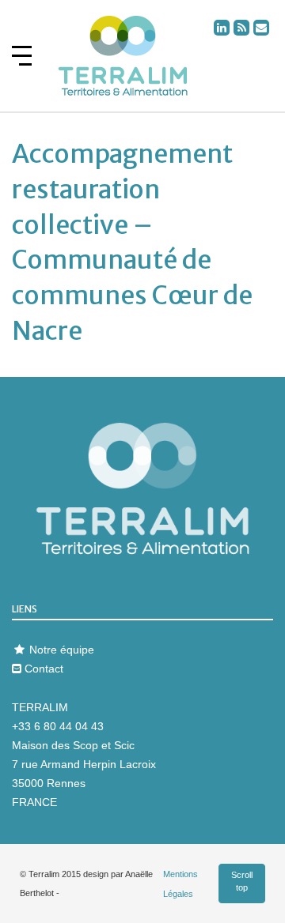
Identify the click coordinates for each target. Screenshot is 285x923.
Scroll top (242, 881)
